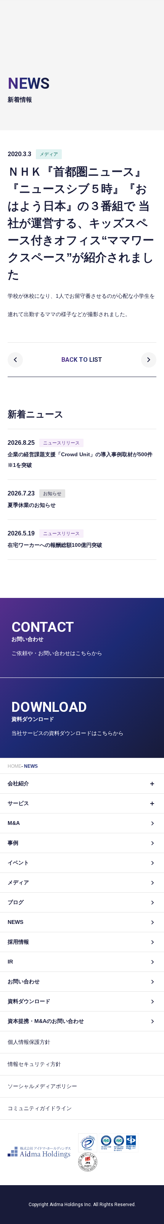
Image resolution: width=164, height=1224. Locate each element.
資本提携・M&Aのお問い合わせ (46, 1021)
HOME (14, 766)
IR (10, 962)
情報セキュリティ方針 (34, 1064)
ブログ (16, 902)
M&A (14, 823)
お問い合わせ (24, 981)
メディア (18, 882)
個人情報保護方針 (29, 1042)
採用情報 (18, 942)
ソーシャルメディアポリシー (42, 1086)
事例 (13, 843)
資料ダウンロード (29, 1001)
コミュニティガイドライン (40, 1108)
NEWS (31, 766)
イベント (18, 863)
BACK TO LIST (81, 359)
